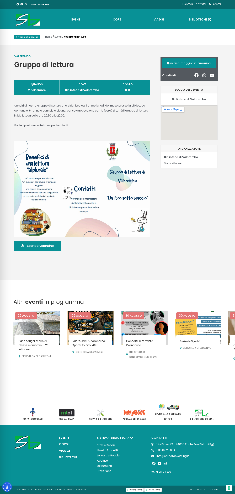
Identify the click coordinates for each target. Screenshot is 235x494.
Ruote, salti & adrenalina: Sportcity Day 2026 (88, 343)
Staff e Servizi (106, 445)
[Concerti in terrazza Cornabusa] (144, 328)
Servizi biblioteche (100, 418)
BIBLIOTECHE (68, 457)
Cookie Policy (154, 489)
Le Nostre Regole (108, 455)
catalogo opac (33, 418)
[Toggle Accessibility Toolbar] (7, 486)
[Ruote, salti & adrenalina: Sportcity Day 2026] (90, 328)
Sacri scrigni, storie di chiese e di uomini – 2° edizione (33, 345)
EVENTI (64, 437)
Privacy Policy (136, 489)
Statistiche (104, 471)
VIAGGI (64, 450)
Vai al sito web (173, 163)
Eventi (58, 36)
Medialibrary (66, 418)
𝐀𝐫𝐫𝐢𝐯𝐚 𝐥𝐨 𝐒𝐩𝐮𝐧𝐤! (190, 341)
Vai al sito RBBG (161, 471)
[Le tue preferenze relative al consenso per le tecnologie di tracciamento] (229, 488)
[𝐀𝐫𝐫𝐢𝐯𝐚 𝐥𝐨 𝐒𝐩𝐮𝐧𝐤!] (198, 328)
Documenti (104, 466)
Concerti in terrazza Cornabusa (139, 343)
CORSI (63, 444)
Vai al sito (40, 4)
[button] (196, 75)
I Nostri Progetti (107, 450)
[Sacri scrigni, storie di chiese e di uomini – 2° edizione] (36, 328)
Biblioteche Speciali (202, 418)
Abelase (102, 461)
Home (48, 36)
